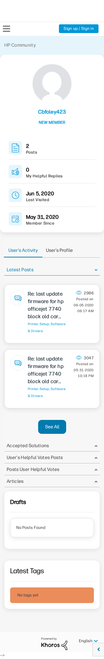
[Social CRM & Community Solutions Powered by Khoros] (54, 643)
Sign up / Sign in (79, 28)
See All (52, 426)
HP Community (20, 45)
